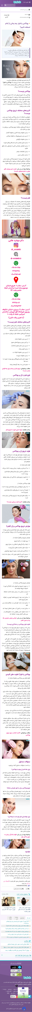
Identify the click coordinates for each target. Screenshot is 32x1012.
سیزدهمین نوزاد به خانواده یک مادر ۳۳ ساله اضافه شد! (17, 931)
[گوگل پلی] (16, 970)
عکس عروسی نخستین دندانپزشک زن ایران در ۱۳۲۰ (18, 937)
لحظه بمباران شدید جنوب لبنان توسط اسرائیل (18, 944)
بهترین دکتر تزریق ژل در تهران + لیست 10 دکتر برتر (8, 909)
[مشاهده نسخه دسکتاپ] (2, 5)
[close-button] (16, 986)
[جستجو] (5, 5)
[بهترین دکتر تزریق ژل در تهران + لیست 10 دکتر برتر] (8, 901)
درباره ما (4, 989)
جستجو (10, 989)
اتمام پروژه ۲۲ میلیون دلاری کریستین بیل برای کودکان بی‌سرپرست (17, 922)
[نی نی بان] (17, 2)
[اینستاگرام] (15, 998)
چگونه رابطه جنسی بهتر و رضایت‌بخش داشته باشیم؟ (17, 926)
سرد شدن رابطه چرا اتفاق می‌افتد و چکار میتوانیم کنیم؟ (17, 929)
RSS (8, 993)
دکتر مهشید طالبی (16, 240)
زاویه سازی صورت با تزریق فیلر (14, 430)
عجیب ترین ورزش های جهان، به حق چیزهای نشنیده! (17, 170)
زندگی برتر (13, 993)
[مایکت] (16, 967)
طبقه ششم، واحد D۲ (12, 289)
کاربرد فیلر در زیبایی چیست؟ (14, 502)
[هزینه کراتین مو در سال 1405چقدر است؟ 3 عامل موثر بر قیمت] (23, 901)
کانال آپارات (8, 991)
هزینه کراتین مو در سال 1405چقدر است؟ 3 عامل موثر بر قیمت (24, 909)
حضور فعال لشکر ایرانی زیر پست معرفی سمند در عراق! (16, 947)
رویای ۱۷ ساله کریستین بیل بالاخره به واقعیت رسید (17, 950)
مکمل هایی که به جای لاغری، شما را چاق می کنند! (18, 934)
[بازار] (16, 974)
